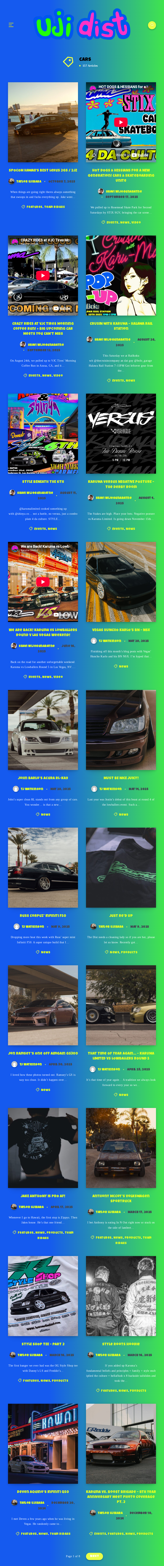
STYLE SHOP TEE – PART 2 (43, 1344)
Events (112, 222)
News (125, 222)
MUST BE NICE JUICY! (121, 778)
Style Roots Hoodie (121, 1344)
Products (129, 952)
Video (136, 222)
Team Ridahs (54, 207)
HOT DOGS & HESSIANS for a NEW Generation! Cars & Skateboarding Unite (121, 175)
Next (94, 1556)
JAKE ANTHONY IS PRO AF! (43, 1196)
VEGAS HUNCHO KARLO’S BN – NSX (121, 630)
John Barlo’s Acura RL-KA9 (43, 778)
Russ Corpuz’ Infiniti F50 (43, 916)
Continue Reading (62, 151)
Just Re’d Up (121, 916)
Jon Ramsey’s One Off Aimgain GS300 (43, 1054)
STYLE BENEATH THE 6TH (43, 482)
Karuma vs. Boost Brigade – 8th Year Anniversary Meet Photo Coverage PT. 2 (121, 1497)
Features (34, 207)
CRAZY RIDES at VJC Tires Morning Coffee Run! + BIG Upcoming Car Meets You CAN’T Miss (43, 329)
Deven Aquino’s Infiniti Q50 (43, 1492)
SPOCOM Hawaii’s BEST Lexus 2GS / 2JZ (43, 170)
